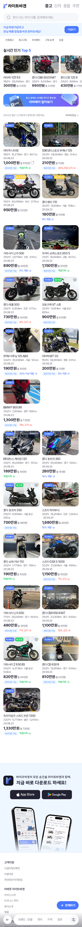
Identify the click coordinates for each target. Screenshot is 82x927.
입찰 (61, 40)
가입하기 (71, 29)
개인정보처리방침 (13, 879)
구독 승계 (49, 40)
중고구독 (23, 40)
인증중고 (9, 40)
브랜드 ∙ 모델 (25, 919)
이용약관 (8, 874)
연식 (39, 919)
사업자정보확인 (12, 868)
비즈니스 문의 (11, 900)
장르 (59, 919)
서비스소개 (10, 895)
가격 (49, 919)
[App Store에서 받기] (25, 794)
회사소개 (8, 906)
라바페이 (36, 40)
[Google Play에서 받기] (57, 794)
